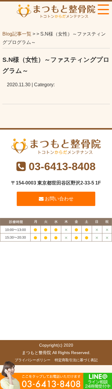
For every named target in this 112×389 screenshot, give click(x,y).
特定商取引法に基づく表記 (76, 360)
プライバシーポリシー (32, 360)
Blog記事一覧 (16, 33)
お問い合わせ (58, 198)
